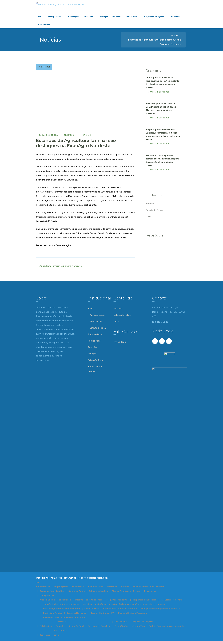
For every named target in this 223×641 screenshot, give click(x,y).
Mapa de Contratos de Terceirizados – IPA (64, 617)
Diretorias (61, 621)
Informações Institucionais (88, 600)
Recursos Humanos (76, 613)
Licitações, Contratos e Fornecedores (61, 608)
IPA (37, 582)
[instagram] (162, 243)
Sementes (45, 635)
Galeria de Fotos (154, 210)
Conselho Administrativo (52, 591)
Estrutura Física (98, 328)
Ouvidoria (105, 626)
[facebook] (148, 243)
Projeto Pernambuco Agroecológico (167, 626)
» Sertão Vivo (138, 626)
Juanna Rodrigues (159, 92)
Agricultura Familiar (49, 266)
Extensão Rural (95, 360)
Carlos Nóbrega (48, 135)
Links (148, 216)
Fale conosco (60, 630)
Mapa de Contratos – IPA (102, 613)
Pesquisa (92, 347)
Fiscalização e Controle (172, 600)
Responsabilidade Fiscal (145, 600)
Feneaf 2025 (121, 621)
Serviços (92, 353)
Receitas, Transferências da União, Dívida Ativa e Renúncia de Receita (118, 604)
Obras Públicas (91, 608)
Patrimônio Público (52, 613)
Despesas (161, 604)
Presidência (96, 321)
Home (174, 35)
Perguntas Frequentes (117, 600)
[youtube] (155, 243)
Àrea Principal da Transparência (55, 600)
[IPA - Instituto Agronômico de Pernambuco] (60, 4)
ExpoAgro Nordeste (71, 266)
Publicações (94, 341)
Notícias (86, 135)
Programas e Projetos (142, 621)
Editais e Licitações (98, 591)
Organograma (61, 586)
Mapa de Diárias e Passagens (132, 613)
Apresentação (97, 315)
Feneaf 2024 (121, 626)
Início (90, 308)
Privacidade (119, 342)
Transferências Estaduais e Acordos (61, 604)
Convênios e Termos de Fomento (120, 608)
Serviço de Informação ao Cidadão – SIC (161, 608)
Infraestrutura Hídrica (95, 368)
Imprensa (112, 586)
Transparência (95, 334)
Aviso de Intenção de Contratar (148, 586)
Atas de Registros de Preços (126, 591)
